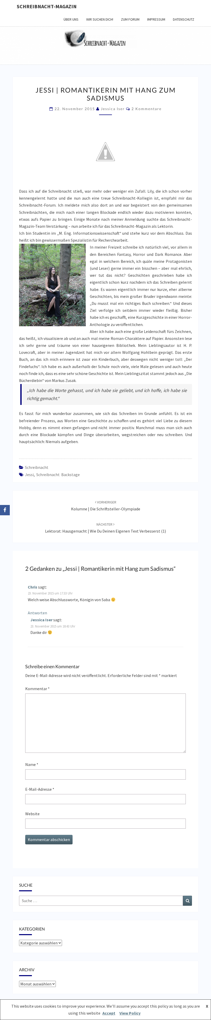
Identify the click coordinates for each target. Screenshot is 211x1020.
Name (31, 764)
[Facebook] (5, 510)
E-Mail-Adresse (39, 789)
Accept (108, 1013)
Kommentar (37, 688)
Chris (32, 587)
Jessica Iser (113, 109)
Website (32, 813)
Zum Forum (130, 19)
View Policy (129, 1013)
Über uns (71, 19)
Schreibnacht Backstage (58, 474)
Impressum (156, 19)
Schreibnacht (36, 467)
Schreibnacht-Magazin (47, 6)
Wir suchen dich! (99, 19)
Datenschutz (183, 19)
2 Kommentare (146, 109)
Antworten (37, 612)
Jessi (29, 474)
